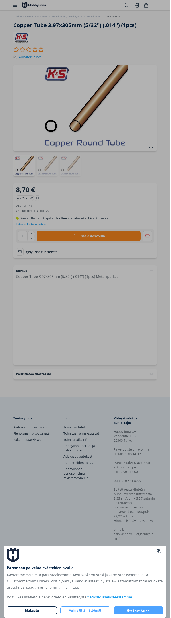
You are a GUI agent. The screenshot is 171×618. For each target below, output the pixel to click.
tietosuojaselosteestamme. (110, 597)
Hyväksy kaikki (138, 610)
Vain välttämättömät (85, 610)
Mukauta (32, 610)
